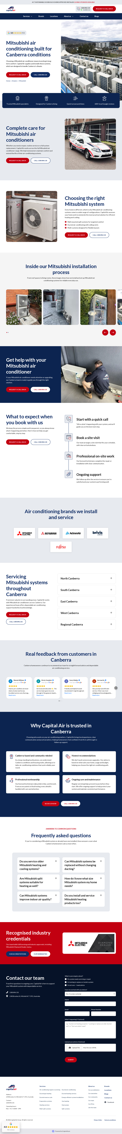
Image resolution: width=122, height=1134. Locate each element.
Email (66, 1009)
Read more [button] (12, 695)
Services (43, 1086)
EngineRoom (66, 1131)
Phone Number (96, 1009)
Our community (93, 1097)
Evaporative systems (46, 1101)
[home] (10, 8)
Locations (107, 1090)
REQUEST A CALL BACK (17, 389)
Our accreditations (94, 1090)
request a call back (104, 9)
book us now (50, 803)
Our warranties (92, 1093)
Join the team (92, 1107)
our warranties (40, 954)
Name (67, 999)
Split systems (66, 1109)
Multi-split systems (45, 1109)
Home (8, 81)
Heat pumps (65, 1105)
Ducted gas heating (45, 1093)
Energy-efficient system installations (73, 1097)
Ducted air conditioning (69, 1090)
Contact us (108, 1098)
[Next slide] (113, 332)
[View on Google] (10, 681)
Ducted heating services (69, 1093)
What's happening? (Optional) (74, 1019)
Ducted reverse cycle (46, 1097)
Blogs (106, 1094)
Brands (14, 81)
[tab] (6, 332)
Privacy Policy (98, 1120)
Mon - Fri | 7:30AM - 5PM (13, 1108)
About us (91, 1086)
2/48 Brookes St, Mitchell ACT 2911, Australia (19, 1097)
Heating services (45, 1105)
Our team (91, 1100)
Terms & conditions (110, 1120)
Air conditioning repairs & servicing (50, 1090)
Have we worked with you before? (76, 990)
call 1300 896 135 (40, 75)
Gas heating (65, 1101)
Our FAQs (91, 1104)
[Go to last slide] (105, 332)
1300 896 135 (10, 1103)
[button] (28, 16)
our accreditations (17, 954)
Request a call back (17, 75)
